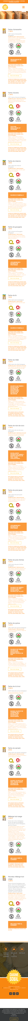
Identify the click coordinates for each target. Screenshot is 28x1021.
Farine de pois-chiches (16, 560)
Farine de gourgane (15, 227)
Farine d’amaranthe (14, 29)
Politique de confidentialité (14, 986)
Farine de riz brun (14, 686)
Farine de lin (12, 295)
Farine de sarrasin (14, 748)
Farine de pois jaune (15, 490)
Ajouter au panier (4, 30)
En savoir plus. (14, 1015)
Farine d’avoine (13, 93)
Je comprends (14, 1019)
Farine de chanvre (14, 161)
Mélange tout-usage (15, 816)
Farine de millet (13, 360)
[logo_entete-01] (5, 4)
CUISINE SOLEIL (6, 987)
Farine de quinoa (14, 623)
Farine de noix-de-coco (16, 426)
